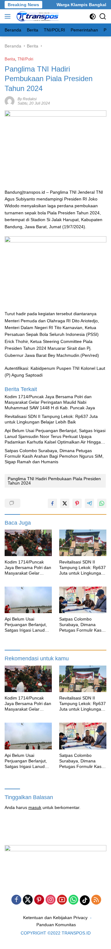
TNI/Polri (25, 59)
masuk (34, 807)
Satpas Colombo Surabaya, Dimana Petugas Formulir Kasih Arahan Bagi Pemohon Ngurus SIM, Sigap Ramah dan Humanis (54, 456)
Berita (10, 59)
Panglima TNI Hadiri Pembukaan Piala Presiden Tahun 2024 (54, 480)
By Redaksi (27, 99)
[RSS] (96, 900)
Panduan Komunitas (56, 924)
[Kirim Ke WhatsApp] (101, 503)
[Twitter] (28, 900)
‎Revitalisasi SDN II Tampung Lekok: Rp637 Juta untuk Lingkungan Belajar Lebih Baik (51, 419)
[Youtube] (62, 900)
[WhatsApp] (73, 900)
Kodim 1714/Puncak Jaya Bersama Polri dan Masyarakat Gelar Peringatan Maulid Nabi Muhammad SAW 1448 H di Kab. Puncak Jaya (50, 402)
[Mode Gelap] (92, 16)
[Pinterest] (39, 900)
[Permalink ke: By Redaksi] (9, 100)
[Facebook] (16, 900)
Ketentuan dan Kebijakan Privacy (55, 917)
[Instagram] (51, 900)
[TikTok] (85, 900)
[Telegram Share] (89, 503)
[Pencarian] (102, 16)
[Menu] (9, 16)
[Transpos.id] (37, 16)
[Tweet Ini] (64, 503)
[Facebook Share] (52, 503)
